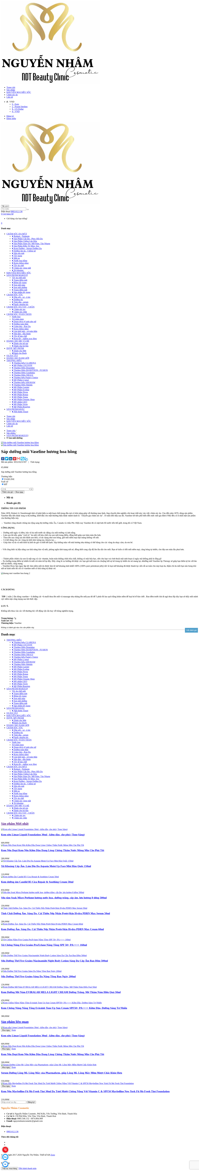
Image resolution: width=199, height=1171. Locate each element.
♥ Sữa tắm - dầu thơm (21, 759)
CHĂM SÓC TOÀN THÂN (19, 740)
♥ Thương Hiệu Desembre (23, 647)
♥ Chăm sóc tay (18, 815)
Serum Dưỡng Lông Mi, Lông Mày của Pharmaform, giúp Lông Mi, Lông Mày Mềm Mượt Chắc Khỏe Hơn (61, 1072)
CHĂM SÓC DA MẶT (16, 767)
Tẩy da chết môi (19, 691)
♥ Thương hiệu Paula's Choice (25, 657)
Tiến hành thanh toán (27, 1168)
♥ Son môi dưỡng (19, 701)
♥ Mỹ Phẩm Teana (20, 676)
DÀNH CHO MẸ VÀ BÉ (17, 805)
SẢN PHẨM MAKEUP (17, 689)
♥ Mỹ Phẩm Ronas (20, 674)
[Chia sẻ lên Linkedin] (10, 459)
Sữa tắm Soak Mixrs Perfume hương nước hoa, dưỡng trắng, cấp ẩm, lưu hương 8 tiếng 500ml (54, 897)
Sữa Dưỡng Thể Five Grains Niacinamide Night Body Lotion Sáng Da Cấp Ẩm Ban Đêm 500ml (54, 960)
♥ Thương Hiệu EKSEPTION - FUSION (30, 650)
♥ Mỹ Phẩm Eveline (20, 669)
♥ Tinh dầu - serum (20, 735)
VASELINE (9, 479)
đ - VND (16, 111)
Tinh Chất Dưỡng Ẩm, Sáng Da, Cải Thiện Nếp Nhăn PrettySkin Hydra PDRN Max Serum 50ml (55, 913)
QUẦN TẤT (12, 713)
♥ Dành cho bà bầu (20, 810)
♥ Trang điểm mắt (19, 703)
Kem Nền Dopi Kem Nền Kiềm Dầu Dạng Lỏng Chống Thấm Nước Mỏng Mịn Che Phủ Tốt (52, 850)
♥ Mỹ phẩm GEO (19, 681)
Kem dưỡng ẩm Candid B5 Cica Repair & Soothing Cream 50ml (37, 881)
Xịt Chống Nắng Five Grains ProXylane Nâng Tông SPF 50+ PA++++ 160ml (44, 944)
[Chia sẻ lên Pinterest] (14, 459)
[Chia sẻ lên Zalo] (26, 459)
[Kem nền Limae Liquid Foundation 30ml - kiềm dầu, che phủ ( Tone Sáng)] (34, 1027)
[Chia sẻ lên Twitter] (6, 459)
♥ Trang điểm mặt (19, 693)
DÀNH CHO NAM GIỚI (17, 725)
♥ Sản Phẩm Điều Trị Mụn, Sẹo (25, 779)
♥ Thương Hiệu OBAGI (22, 654)
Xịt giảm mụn (18, 745)
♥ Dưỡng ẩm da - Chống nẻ (24, 784)
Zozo (52, 1155)
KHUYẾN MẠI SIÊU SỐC (18, 92)
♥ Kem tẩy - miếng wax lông (24, 764)
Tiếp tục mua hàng (9, 1168)
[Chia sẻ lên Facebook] (2, 459)
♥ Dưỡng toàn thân (20, 749)
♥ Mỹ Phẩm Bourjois (21, 686)
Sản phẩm (10, 90)
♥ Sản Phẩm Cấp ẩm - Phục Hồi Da (27, 771)
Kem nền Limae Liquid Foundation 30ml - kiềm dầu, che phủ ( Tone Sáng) (43, 834)
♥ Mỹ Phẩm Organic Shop (23, 679)
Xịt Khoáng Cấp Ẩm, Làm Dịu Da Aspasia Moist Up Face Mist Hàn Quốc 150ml (46, 866)
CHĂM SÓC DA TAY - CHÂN (20, 813)
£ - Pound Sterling (19, 106)
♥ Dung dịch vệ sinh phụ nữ (24, 747)
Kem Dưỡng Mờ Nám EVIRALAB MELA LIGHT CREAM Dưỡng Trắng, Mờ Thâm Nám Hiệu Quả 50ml (61, 992)
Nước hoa (16, 742)
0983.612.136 (16, 211)
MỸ (5, 484)
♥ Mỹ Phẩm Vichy (20, 684)
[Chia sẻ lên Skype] (22, 459)
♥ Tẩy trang (17, 788)
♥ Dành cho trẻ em (20, 808)
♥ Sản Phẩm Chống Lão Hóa (24, 774)
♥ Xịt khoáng (17, 803)
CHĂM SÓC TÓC (14, 728)
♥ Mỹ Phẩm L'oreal (20, 659)
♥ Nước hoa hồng (19, 793)
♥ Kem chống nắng (20, 754)
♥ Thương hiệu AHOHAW (23, 662)
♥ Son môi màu (18, 698)
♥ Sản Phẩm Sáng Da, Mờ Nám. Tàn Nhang (31, 776)
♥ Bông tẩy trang (19, 696)
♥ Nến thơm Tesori (20, 710)
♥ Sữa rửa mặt (18, 786)
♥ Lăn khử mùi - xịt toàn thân (24, 757)
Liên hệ (9, 97)
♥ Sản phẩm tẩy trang (21, 706)
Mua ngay (6, 1030)
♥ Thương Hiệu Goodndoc (23, 652)
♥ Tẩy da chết (18, 798)
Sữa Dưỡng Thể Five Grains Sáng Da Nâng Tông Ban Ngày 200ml (38, 976)
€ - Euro (15, 104)
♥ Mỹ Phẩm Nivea (20, 671)
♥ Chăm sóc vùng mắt (21, 801)
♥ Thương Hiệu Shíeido (22, 664)
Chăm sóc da (12, 95)
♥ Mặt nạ (16, 791)
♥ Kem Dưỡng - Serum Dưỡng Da (27, 781)
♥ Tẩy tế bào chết (19, 762)
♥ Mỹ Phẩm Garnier (20, 667)
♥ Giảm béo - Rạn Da (21, 752)
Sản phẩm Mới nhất (15, 823)
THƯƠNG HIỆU (14, 640)
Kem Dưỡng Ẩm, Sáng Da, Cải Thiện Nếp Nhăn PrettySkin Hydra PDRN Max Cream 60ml (52, 929)
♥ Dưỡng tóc (17, 732)
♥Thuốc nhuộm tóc (20, 737)
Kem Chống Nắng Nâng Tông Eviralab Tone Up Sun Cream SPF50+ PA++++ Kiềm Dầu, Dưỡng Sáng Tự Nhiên (64, 1008)
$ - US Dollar (18, 109)
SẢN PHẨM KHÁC (15, 708)
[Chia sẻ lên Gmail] (18, 459)
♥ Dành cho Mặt (19, 720)
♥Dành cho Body (19, 723)
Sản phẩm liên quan (15, 1021)
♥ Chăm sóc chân (19, 818)
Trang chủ (10, 87)
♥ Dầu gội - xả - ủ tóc (21, 730)
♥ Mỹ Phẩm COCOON (22, 645)
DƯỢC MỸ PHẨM (15, 718)
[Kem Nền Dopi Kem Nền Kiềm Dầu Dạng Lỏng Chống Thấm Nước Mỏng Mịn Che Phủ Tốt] (42, 1046)
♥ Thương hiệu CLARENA (24, 642)
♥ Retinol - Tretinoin (21, 769)
